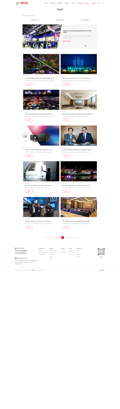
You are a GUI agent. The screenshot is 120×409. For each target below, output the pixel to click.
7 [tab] (91, 45)
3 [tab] (85, 45)
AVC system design (53, 250)
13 (59, 237)
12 (56, 237)
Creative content (52, 254)
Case (73, 3)
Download (80, 3)
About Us (94, 3)
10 (50, 237)
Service (67, 3)
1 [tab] (82, 45)
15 (65, 237)
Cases (63, 248)
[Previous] (23, 36)
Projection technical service (54, 252)
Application (63, 252)
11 (53, 237)
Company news (60, 20)
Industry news (85, 20)
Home (46, 3)
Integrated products (42, 254)
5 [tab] (88, 45)
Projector (40, 250)
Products (53, 3)
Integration (51, 256)
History (78, 252)
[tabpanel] (60, 36)
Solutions (59, 3)
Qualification (79, 254)
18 (75, 237)
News (87, 3)
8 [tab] (92, 45)
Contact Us (78, 256)
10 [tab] (95, 45)
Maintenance (52, 258)
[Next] (97, 36)
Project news (34, 20)
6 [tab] (89, 45)
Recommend (64, 250)
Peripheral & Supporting (43, 252)
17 (72, 237)
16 (68, 237)
